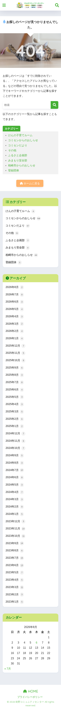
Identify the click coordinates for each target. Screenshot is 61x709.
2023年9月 (14, 543)
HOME (32, 691)
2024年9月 (14, 455)
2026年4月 (14, 316)
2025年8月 (14, 374)
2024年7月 (14, 470)
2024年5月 (14, 484)
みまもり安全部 (17, 160)
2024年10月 (15, 448)
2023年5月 (14, 572)
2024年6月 (14, 477)
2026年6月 (14, 301)
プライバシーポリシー (30, 697)
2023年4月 (14, 579)
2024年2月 (14, 506)
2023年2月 (14, 594)
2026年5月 (14, 309)
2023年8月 (14, 550)
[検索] (54, 105)
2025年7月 (14, 382)
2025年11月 (15, 352)
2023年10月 (15, 535)
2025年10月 (15, 360)
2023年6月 (14, 565)
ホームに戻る (31, 183)
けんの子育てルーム (20, 135)
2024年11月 (15, 440)
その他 (12, 150)
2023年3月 (14, 587)
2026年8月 (14, 287)
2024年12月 (15, 433)
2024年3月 (14, 499)
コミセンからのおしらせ (23, 140)
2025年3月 (14, 411)
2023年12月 (15, 521)
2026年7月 (14, 294)
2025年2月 (14, 418)
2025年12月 (15, 345)
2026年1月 (14, 338)
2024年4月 (14, 492)
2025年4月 (14, 404)
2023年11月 (15, 528)
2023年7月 (14, 557)
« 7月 (7, 668)
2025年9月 (14, 367)
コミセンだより (17, 145)
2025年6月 (14, 389)
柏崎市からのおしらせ (21, 165)
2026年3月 (14, 323)
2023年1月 (14, 601)
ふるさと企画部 (17, 155)
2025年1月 (14, 426)
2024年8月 (14, 462)
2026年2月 (14, 330)
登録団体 (13, 170)
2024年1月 (14, 513)
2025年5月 (14, 396)
